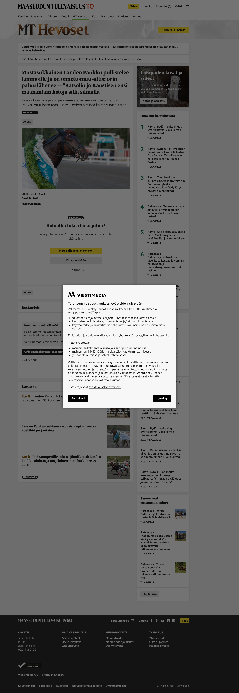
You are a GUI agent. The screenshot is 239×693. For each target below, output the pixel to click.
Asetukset (78, 398)
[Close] (173, 288)
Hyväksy (162, 398)
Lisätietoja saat (94, 387)
